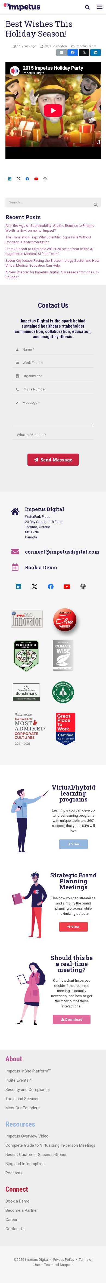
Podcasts (14, 1173)
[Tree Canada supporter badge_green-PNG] (63, 692)
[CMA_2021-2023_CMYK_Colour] (30, 729)
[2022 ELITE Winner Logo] (64, 620)
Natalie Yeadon (56, 46)
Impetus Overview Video (27, 1136)
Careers (12, 1219)
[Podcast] (45, 179)
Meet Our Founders (22, 1108)
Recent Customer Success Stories (36, 1154)
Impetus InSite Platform (28, 1071)
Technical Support (58, 1265)
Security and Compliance (27, 1089)
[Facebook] (27, 179)
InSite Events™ (18, 1080)
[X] (18, 179)
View (75, 844)
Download (73, 1019)
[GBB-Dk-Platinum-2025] (26, 692)
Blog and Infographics (25, 1163)
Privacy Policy (63, 1260)
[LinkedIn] (9, 179)
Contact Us (15, 1228)
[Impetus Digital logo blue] (22, 7)
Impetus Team (86, 46)
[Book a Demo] (18, 567)
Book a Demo (41, 567)
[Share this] (72, 52)
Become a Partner (21, 1210)
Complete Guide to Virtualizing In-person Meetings (50, 1145)
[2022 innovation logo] (27, 619)
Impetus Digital (37, 1260)
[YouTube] (36, 179)
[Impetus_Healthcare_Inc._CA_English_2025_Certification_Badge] (65, 729)
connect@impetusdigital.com (62, 551)
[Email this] (61, 52)
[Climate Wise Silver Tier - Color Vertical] (63, 655)
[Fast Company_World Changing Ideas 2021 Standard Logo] (26, 655)
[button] (87, 7)
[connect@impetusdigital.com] (18, 551)
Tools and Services (22, 1098)
